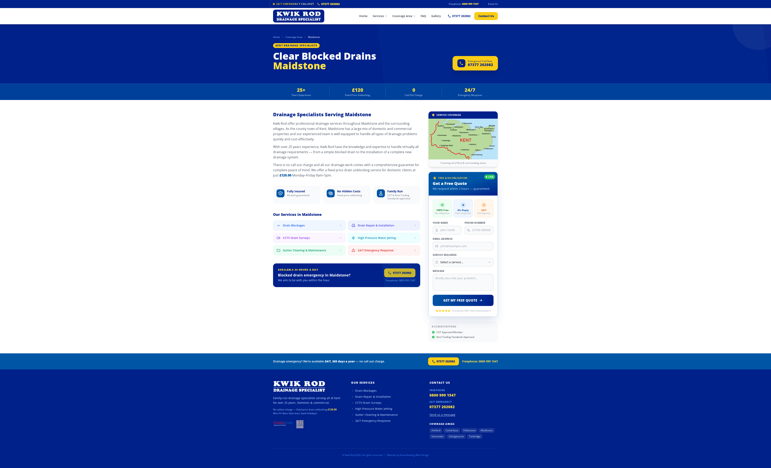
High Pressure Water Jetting (373, 409)
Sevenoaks (437, 436)
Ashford (435, 430)
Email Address (443, 239)
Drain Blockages (366, 391)
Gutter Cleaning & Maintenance (376, 415)
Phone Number (475, 222)
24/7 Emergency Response (373, 421)
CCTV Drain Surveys (368, 403)
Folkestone (469, 430)
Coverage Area (402, 16)
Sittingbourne (456, 436)
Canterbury (452, 430)
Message (438, 271)
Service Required (445, 255)
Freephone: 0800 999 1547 (400, 280)
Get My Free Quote (460, 300)
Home (363, 16)
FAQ (423, 16)
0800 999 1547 (470, 4)
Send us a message (442, 415)
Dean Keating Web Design (414, 455)
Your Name (440, 222)
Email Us (493, 4)
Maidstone (487, 430)
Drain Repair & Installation (373, 397)
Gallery (436, 16)
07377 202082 (330, 4)
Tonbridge (474, 436)
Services (378, 16)
